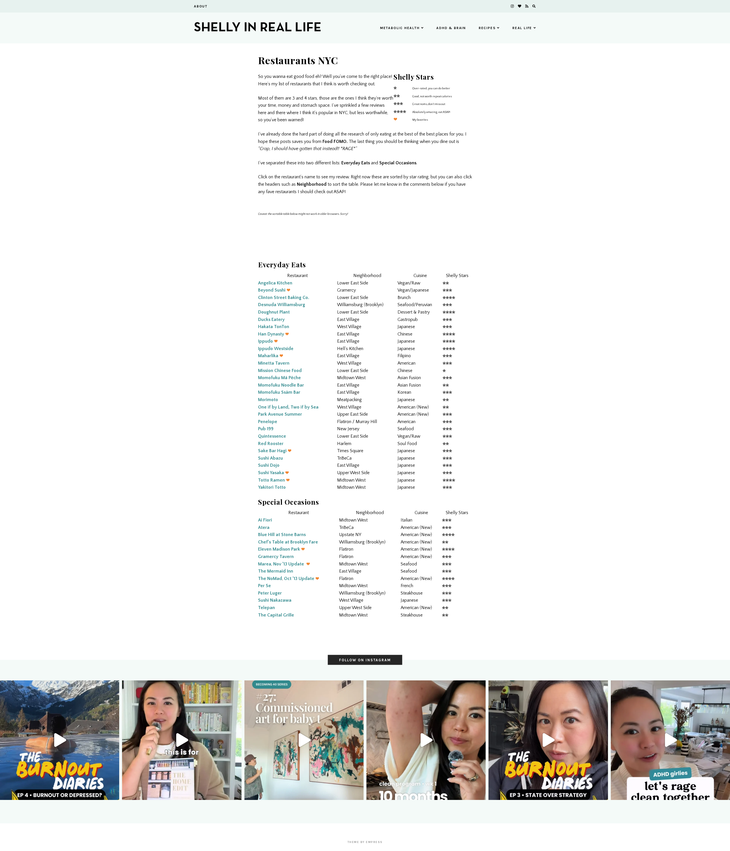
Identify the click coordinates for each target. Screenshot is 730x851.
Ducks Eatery (271, 319)
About (201, 6)
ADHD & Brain (451, 28)
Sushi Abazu (270, 458)
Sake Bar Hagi (272, 450)
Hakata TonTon (273, 326)
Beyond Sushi (271, 290)
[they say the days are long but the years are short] (304, 740)
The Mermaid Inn (275, 571)
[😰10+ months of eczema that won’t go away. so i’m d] (426, 740)
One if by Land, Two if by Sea (288, 407)
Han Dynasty (271, 334)
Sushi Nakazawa (274, 600)
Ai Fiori (265, 520)
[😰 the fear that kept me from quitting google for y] (548, 740)
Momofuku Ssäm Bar (279, 392)
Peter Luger (270, 593)
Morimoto (268, 399)
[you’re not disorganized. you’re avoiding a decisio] (181, 740)
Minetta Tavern (273, 363)
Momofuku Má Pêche (279, 377)
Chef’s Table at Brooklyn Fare (288, 542)
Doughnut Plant (274, 312)
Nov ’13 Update (288, 564)
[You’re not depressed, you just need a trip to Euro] (59, 740)
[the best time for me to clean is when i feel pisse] (670, 740)
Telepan (266, 607)
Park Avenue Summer (280, 414)
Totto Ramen (271, 480)
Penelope (267, 421)
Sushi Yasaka (271, 472)
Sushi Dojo (268, 465)
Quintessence (272, 436)
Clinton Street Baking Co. (283, 297)
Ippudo (265, 341)
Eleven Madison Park (279, 549)
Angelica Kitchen (275, 283)
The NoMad (270, 578)
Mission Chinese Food (280, 370)
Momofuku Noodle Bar (281, 385)
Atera (263, 527)
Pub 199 (265, 428)
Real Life (522, 28)
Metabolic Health (400, 28)
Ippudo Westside (275, 348)
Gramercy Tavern (276, 556)
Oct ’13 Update (299, 578)
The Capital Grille (276, 615)
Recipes (487, 28)
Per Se (264, 585)
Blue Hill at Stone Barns (282, 534)
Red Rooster (270, 443)
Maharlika (268, 355)
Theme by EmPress (365, 842)
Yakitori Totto (272, 487)
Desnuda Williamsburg (281, 304)
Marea (264, 564)
